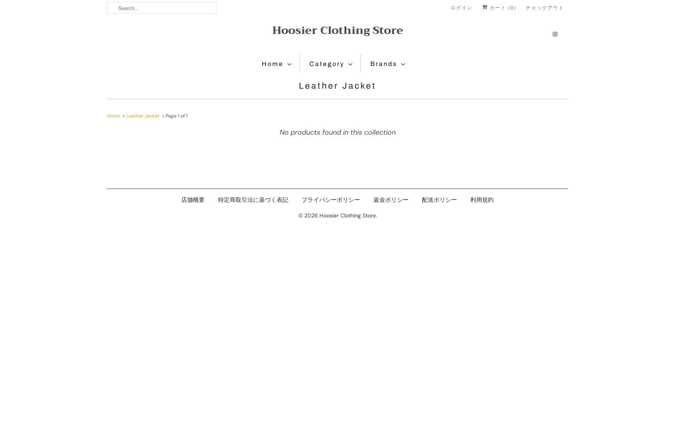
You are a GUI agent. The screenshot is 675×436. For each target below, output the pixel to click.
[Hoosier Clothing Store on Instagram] (555, 34)
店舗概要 (193, 200)
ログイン (462, 8)
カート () (502, 8)
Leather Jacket (338, 86)
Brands (383, 64)
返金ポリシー (391, 200)
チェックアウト (545, 8)
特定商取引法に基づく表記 (253, 200)
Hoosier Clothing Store (337, 30)
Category (327, 64)
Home (273, 64)
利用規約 (482, 200)
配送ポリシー (439, 200)
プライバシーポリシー (331, 200)
